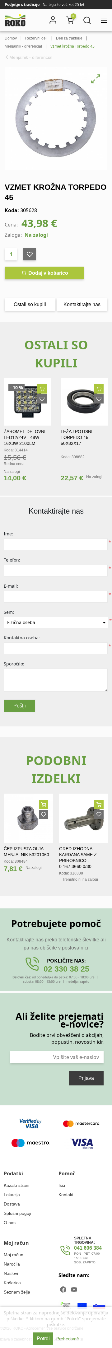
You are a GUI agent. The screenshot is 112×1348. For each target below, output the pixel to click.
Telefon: (12, 560)
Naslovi (11, 1273)
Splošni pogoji (17, 1213)
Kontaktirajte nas (81, 304)
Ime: (8, 534)
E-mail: (11, 586)
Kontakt (65, 1194)
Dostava (12, 1203)
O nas (10, 1222)
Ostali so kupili (30, 304)
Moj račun (13, 1254)
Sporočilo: (14, 664)
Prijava (86, 1078)
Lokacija (12, 1194)
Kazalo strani (16, 1185)
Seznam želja (17, 1292)
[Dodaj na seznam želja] (42, 398)
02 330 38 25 (66, 969)
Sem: (9, 612)
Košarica (12, 1282)
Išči (61, 1185)
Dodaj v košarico (47, 273)
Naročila (12, 1264)
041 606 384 (88, 1248)
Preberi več (67, 1338)
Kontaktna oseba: (22, 638)
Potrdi (43, 1338)
